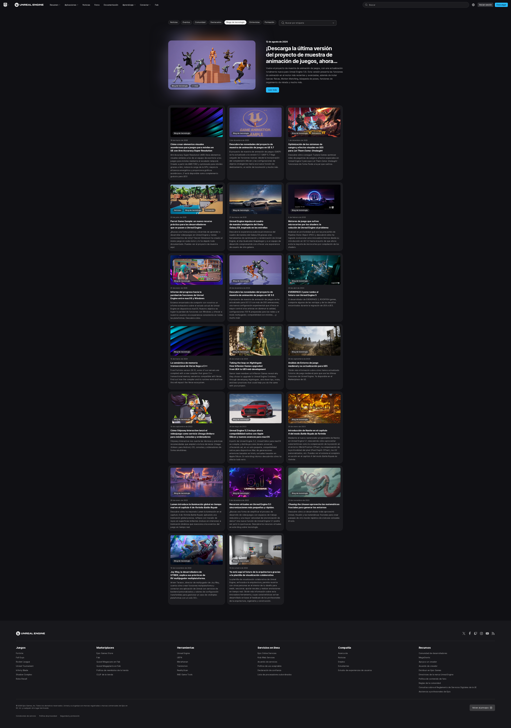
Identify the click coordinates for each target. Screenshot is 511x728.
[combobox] (308, 23)
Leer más (272, 90)
